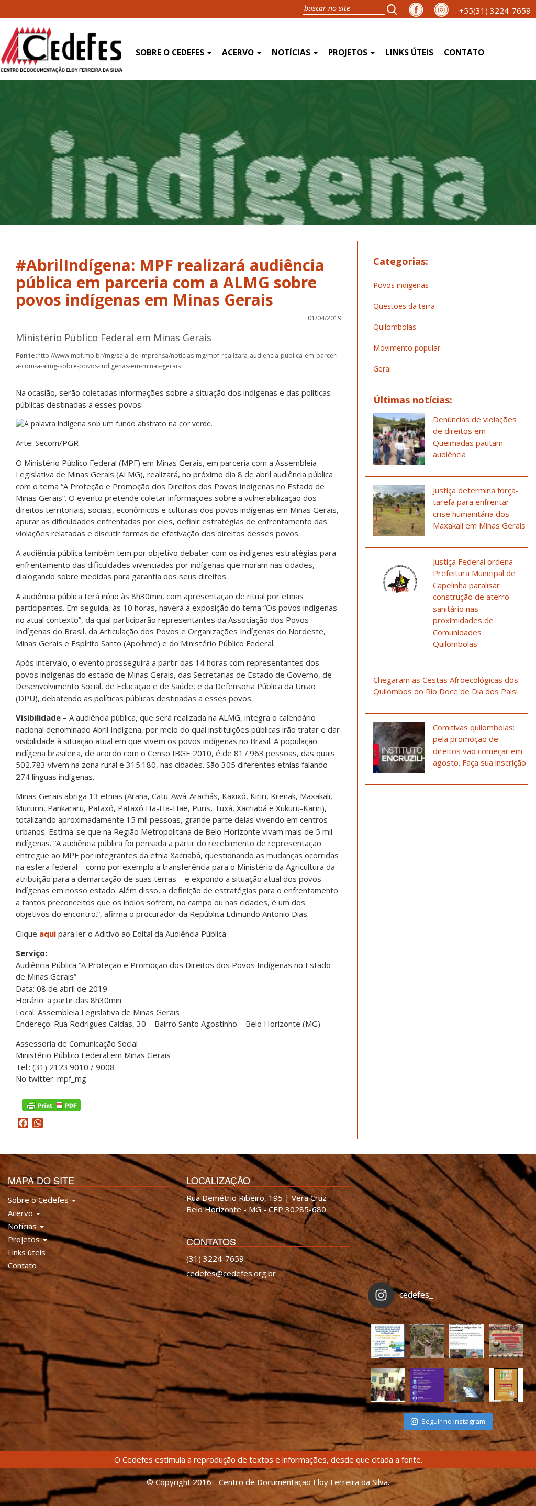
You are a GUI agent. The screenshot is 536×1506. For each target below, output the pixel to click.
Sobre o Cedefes (171, 52)
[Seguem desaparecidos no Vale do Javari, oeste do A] (466, 1341)
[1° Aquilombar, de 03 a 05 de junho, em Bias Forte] (506, 1341)
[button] (395, 9)
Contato (464, 52)
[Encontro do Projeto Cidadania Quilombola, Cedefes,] (388, 1385)
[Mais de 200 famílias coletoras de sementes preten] (427, 1341)
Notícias (292, 52)
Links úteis (409, 52)
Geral (382, 369)
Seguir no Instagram (453, 1421)
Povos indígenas (401, 285)
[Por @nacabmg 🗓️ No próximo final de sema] (388, 1341)
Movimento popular (406, 348)
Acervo (239, 52)
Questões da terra (404, 306)
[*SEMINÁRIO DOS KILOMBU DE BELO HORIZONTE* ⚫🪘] (506, 1385)
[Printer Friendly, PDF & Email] (51, 1104)
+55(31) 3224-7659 (495, 10)
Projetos (349, 52)
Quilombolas (394, 327)
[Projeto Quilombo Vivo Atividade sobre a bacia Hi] (466, 1385)
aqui (48, 933)
